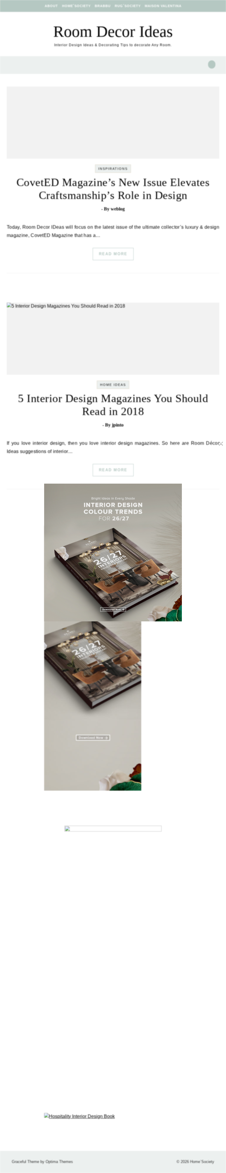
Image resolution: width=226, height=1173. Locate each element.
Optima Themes (59, 1161)
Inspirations (113, 168)
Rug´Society (128, 6)
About (51, 6)
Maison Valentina (163, 6)
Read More (113, 254)
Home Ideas (113, 384)
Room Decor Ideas (113, 31)
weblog (118, 208)
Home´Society (76, 6)
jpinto (118, 424)
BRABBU (103, 6)
